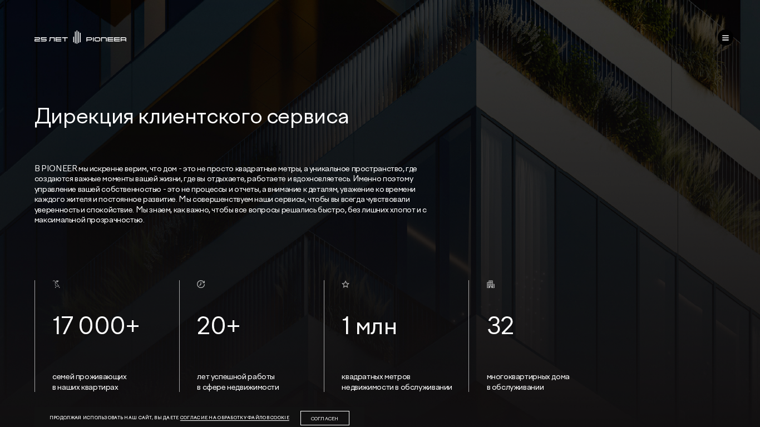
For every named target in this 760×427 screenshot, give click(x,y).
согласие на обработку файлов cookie (234, 417)
